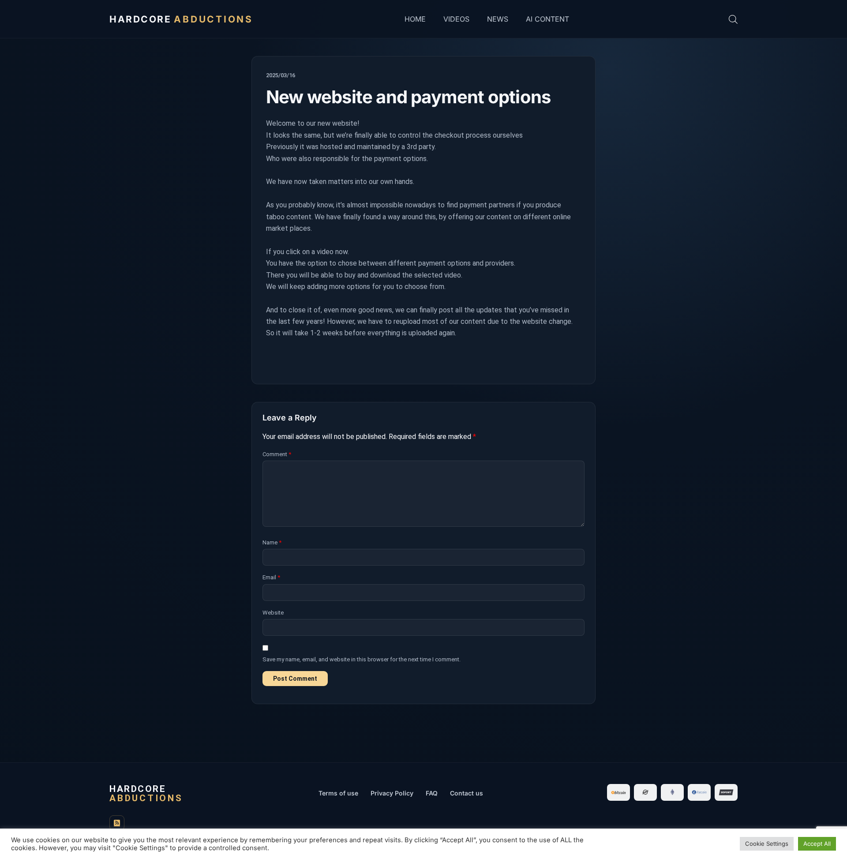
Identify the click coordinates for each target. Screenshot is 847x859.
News (497, 19)
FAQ (432, 793)
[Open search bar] (733, 19)
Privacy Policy (392, 793)
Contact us (466, 793)
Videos (456, 19)
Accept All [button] (817, 843)
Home (415, 19)
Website (273, 612)
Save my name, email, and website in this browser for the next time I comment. (361, 659)
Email (271, 577)
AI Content (547, 19)
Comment (276, 454)
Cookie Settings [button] (766, 843)
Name (271, 542)
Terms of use (338, 793)
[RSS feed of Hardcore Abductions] (116, 822)
